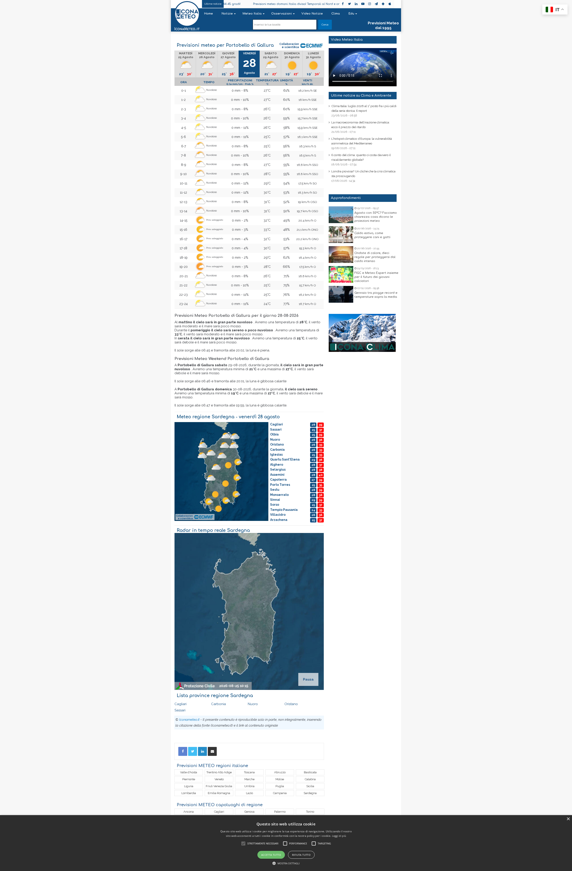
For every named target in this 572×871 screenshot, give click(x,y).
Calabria (310, 779)
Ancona (188, 811)
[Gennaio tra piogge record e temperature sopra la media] (341, 294)
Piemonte (188, 779)
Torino (310, 811)
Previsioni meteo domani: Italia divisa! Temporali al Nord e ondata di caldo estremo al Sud (278, 4)
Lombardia (188, 793)
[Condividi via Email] (212, 751)
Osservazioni (281, 13)
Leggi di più (339, 835)
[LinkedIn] (202, 751)
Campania (280, 793)
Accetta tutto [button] (271, 854)
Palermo (280, 811)
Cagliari (181, 704)
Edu (351, 13)
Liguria (188, 786)
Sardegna (310, 793)
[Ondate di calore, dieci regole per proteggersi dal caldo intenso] (341, 254)
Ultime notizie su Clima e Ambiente (361, 95)
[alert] (286, 843)
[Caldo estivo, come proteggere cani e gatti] (341, 234)
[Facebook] (182, 751)
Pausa (308, 679)
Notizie (227, 13)
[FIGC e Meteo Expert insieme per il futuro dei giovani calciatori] (341, 274)
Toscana (249, 772)
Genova (249, 811)
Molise (279, 779)
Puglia (279, 786)
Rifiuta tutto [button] (301, 854)
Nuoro (253, 704)
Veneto (219, 779)
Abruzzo (280, 772)
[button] (286, 863)
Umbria (249, 786)
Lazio (249, 793)
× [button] (568, 819)
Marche (249, 779)
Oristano (291, 704)
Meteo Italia (252, 13)
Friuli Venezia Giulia (219, 786)
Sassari (180, 710)
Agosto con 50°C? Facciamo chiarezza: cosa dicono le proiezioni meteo (375, 216)
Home (208, 13)
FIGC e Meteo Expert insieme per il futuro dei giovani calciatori (376, 277)
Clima (335, 13)
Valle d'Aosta (188, 772)
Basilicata (310, 772)
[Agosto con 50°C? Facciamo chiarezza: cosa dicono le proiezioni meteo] (341, 214)
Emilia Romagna (219, 793)
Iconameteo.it (189, 720)
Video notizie (312, 13)
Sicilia (310, 786)
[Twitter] (192, 751)
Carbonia (218, 704)
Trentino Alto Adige (219, 772)
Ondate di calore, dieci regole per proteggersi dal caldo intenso (374, 257)
